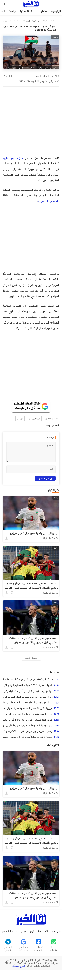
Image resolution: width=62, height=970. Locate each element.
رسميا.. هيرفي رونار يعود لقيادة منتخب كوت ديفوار (28, 731)
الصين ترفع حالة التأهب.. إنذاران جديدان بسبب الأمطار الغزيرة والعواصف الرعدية (28, 736)
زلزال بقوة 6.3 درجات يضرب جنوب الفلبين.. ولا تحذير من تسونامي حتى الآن (27, 725)
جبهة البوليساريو (14, 158)
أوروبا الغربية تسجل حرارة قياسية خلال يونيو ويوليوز (28, 713)
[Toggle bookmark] (10, 76)
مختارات (43, 11)
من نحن (56, 931)
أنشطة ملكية (27, 11)
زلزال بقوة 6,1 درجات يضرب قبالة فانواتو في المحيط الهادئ (28, 696)
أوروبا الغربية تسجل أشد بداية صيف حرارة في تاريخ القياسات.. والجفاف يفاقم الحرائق (27, 708)
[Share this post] (5, 76)
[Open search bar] (4, 4)
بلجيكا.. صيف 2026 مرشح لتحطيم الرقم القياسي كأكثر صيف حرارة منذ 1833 (27, 685)
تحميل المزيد (31, 657)
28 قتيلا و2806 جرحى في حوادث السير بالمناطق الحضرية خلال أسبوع (28, 679)
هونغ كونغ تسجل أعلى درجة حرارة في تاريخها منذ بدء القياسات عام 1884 (28, 719)
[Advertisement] (31, 123)
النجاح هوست (19, 966)
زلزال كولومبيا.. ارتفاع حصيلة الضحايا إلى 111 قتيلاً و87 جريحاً (28, 702)
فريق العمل (27, 931)
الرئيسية (56, 11)
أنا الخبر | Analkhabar (46, 76)
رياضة (12, 11)
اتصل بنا (43, 931)
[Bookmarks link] (58, 4)
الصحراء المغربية (48, 201)
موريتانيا (20, 418)
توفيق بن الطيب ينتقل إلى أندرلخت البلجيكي (28, 691)
